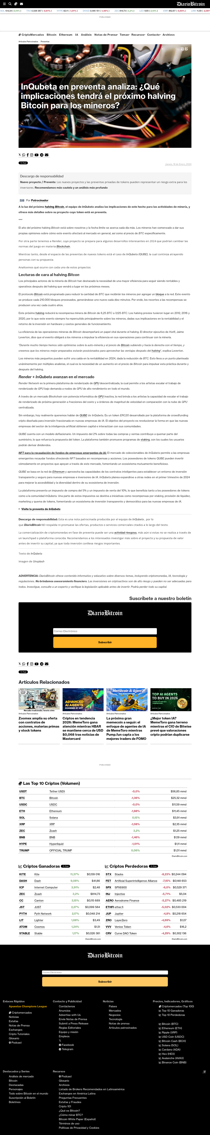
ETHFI (110, 907)
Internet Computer (46, 887)
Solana (53, 817)
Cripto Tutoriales (19, 1034)
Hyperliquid (56, 844)
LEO (98, 10)
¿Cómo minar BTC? (71, 1115)
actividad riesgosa (125, 532)
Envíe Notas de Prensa (73, 1019)
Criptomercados (21, 1012)
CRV (108, 933)
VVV (108, 926)
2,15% (110, 10)
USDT (23, 791)
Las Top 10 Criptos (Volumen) (51, 783)
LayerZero (121, 920)
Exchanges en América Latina (77, 1093)
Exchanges (15, 1029)
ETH (22, 811)
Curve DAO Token (126, 933)
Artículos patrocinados (28, 41)
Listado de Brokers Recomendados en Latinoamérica (91, 1089)
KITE (22, 874)
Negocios (115, 1015)
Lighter (38, 920)
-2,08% (163, 10)
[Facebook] (28, 155)
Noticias (14, 1017)
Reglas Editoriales (70, 1027)
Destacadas (16, 1085)
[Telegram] (42, 155)
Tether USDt (57, 791)
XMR (122, 10)
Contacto (153, 34)
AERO (110, 900)
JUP (108, 913)
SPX (108, 887)
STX (108, 874)
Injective (120, 894)
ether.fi (119, 907)
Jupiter (119, 913)
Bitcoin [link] (59, 206)
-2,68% (194, 10)
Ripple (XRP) (169, 1032)
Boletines (15, 1102)
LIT (21, 920)
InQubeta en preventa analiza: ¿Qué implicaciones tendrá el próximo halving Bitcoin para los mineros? (98, 95)
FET (108, 880)
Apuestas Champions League (28, 1006)
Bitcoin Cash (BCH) (173, 1041)
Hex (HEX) (168, 1054)
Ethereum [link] (58, 471)
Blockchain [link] (63, 246)
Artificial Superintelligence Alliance (136, 880)
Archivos (169, 34)
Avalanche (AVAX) (172, 1058)
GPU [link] (96, 383)
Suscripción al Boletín (22, 1097)
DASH (23, 880)
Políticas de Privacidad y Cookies (79, 1127)
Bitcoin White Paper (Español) (77, 1119)
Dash (37, 880)
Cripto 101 (65, 1106)
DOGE (42, 10)
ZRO (109, 920)
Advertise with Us (70, 1015)
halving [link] (49, 206)
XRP (22, 824)
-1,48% (61, 10)
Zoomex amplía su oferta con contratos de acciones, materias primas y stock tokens (39, 724)
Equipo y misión (68, 1032)
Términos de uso (69, 1123)
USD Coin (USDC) (172, 1036)
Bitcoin (51, 34)
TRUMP (24, 850)
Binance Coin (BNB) (173, 1062)
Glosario (14, 1038)
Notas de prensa (119, 1023)
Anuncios (64, 1010)
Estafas (13, 1021)
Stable (38, 933)
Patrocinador (39, 200)
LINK (150, 10)
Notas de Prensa (105, 34)
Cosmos (39, 926)
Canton (39, 900)
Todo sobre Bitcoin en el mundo (28, 1093)
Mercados (115, 1010)
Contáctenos (67, 1006)
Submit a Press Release (73, 1023)
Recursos (137, 34)
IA (76, 34)
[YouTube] (37, 155)
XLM (207, 10)
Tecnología (115, 1019)
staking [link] (145, 439)
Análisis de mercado (21, 1076)
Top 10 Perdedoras (173, 1015)
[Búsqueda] (11, 4)
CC (21, 900)
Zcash (53, 830)
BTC (22, 798)
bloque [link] (160, 294)
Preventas (45, 41)
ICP (21, 887)
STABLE (24, 933)
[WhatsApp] (24, 155)
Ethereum (65, 34)
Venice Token (123, 926)
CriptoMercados (32, 34)
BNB (22, 837)
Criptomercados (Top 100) (177, 1006)
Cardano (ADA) (170, 1049)
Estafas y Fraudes (70, 1102)
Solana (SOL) (169, 1045)
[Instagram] (32, 155)
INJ (108, 894)
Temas (124, 34)
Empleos (64, 1036)
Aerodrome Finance (127, 900)
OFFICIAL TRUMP (60, 850)
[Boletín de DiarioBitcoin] (47, 155)
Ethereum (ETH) (171, 1028)
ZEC (73, 10)
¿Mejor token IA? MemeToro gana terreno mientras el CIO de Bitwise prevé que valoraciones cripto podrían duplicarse (170, 726)
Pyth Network (43, 913)
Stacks (119, 874)
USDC (23, 804)
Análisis (86, 34)
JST (22, 907)
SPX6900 (121, 887)
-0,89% (137, 10)
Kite (36, 874)
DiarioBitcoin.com (179, 856)
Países (113, 1006)
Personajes (16, 1089)
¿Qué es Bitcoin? (69, 1110)
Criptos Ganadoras (41, 866)
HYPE (16, 10)
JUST (37, 907)
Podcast (16, 1042)
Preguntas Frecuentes (73, 1097)
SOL (22, 817)
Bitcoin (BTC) (169, 1024)
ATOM (23, 926)
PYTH (23, 913)
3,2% (87, 10)
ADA (176, 10)
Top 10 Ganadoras (172, 1010)
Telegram (67, 1049)
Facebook (67, 1045)
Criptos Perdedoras (128, 866)
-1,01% (30, 10)
